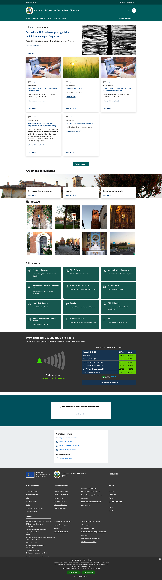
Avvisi (31, 27)
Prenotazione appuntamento (63, 521)
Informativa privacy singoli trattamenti (93, 532)
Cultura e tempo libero (61, 494)
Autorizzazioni (85, 505)
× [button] (160, 559)
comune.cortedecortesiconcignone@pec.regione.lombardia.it (36, 529)
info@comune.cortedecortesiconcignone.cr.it (40, 537)
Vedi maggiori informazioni (109, 382)
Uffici (27, 498)
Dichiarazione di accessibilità (90, 538)
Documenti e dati (31, 511)
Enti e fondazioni (31, 501)
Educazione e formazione (89, 488)
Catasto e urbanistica (60, 505)
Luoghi (111, 507)
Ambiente (84, 498)
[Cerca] (134, 10)
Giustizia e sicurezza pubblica (90, 491)
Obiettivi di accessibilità (88, 542)
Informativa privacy (87, 528)
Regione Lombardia (32, 2)
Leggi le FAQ (58, 528)
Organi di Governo (31, 491)
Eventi (111, 511)
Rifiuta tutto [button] (88, 572)
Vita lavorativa (58, 498)
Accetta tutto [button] (73, 572)
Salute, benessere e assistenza (91, 502)
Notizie (34, 117)
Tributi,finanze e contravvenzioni (91, 495)
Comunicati (112, 494)
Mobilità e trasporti (60, 508)
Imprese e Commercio (60, 501)
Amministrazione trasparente (90, 521)
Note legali (84, 535)
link (99, 568)
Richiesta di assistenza (61, 532)
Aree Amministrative (32, 494)
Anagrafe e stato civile (61, 491)
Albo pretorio (85, 525)
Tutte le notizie (80, 164)
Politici (28, 505)
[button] (81, 576)
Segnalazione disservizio (61, 525)
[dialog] (81, 568)
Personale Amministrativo (34, 508)
